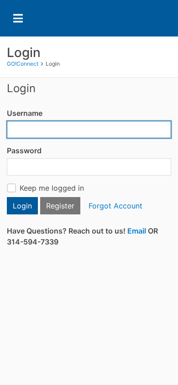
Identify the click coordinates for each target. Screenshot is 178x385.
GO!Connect (22, 63)
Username (24, 113)
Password (24, 150)
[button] (136, 230)
